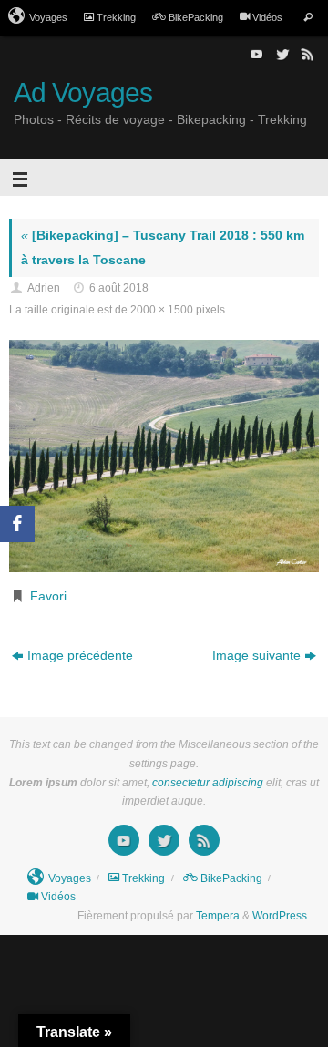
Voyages (48, 17)
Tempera (218, 915)
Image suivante (256, 655)
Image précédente (80, 655)
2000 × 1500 (161, 309)
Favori (48, 596)
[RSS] (306, 54)
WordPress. (281, 915)
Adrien (43, 288)
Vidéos (267, 17)
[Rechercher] (308, 18)
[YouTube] (255, 54)
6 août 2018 (119, 288)
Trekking (116, 17)
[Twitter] (280, 54)
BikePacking (196, 17)
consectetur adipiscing (207, 782)
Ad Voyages (83, 92)
